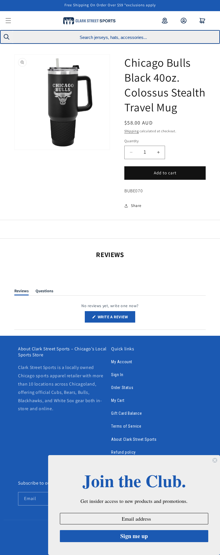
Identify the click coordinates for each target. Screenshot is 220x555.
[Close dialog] (215, 460)
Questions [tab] (44, 291)
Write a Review (116, 318)
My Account (121, 362)
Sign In (117, 374)
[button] (12, 20)
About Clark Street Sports (134, 439)
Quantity (131, 141)
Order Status (122, 387)
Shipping (131, 131)
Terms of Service (126, 426)
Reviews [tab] (21, 291)
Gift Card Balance (126, 413)
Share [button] (136, 205)
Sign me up (134, 536)
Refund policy (123, 452)
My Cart (117, 400)
